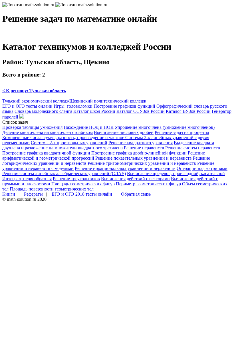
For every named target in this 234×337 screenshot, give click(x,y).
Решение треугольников (76, 178)
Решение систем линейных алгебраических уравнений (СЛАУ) (64, 173)
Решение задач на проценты (182, 132)
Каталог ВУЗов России (188, 111)
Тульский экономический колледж (35, 101)
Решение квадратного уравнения (140, 142)
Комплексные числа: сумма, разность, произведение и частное (63, 137)
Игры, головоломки (73, 106)
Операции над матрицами (202, 168)
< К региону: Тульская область (34, 90)
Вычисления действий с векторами (135, 178)
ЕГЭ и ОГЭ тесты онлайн (27, 106)
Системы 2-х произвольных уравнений (69, 142)
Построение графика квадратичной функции (46, 153)
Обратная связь (136, 194)
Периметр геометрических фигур (148, 183)
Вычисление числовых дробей (124, 132)
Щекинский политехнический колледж (107, 101)
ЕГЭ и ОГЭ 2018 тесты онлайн (82, 194)
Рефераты (33, 194)
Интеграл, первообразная (27, 178)
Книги (8, 194)
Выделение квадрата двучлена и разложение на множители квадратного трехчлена (108, 145)
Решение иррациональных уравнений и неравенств (125, 168)
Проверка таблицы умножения (32, 127)
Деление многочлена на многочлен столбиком (47, 132)
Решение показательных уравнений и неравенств (143, 158)
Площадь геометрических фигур (83, 183)
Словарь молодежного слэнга (43, 111)
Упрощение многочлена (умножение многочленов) (165, 127)
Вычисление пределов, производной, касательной (176, 173)
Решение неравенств (144, 147)
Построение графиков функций (124, 106)
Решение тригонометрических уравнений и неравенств (142, 163)
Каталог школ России (94, 111)
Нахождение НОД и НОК (89, 127)
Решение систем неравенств (192, 147)
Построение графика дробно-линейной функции (139, 153)
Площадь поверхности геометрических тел (52, 188)
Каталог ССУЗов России (140, 111)
